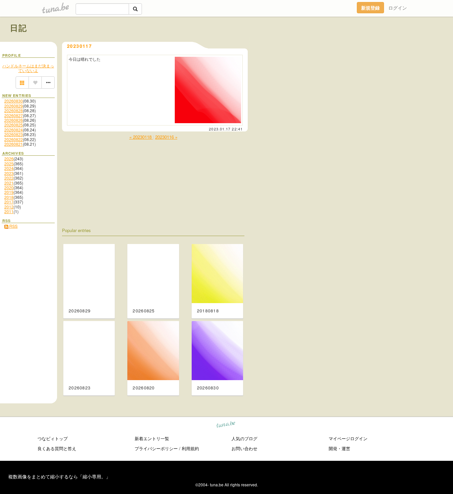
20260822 (13, 139)
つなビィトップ (52, 438)
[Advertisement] (367, 42)
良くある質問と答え (56, 448)
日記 (19, 27)
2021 (9, 183)
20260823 (13, 134)
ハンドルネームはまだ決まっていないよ (28, 68)
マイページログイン (348, 438)
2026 (9, 158)
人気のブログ (244, 438)
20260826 (13, 120)
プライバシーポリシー (156, 448)
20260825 (13, 124)
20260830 (13, 101)
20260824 (13, 129)
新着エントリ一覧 (152, 438)
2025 (9, 163)
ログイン (397, 7)
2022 (9, 178)
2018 (9, 197)
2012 (9, 206)
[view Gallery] (22, 82)
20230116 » (166, 137)
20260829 (13, 106)
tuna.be (226, 425)
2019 (9, 192)
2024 (9, 168)
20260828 (13, 110)
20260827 (13, 115)
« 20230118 (141, 137)
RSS (13, 226)
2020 (9, 187)
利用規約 (190, 448)
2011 (9, 211)
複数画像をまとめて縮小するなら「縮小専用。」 (59, 476)
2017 (9, 202)
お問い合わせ (244, 448)
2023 (9, 173)
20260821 (13, 144)
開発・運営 (339, 448)
